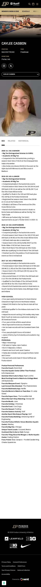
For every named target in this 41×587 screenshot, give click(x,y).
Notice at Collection (23, 570)
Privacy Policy (6, 562)
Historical (23, 141)
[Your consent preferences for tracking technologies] (4, 583)
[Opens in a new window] (14, 538)
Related (11, 141)
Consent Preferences (20, 562)
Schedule (26, 11)
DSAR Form (21, 566)
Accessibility (6, 574)
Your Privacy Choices (8, 570)
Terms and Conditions (9, 566)
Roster (36, 11)
